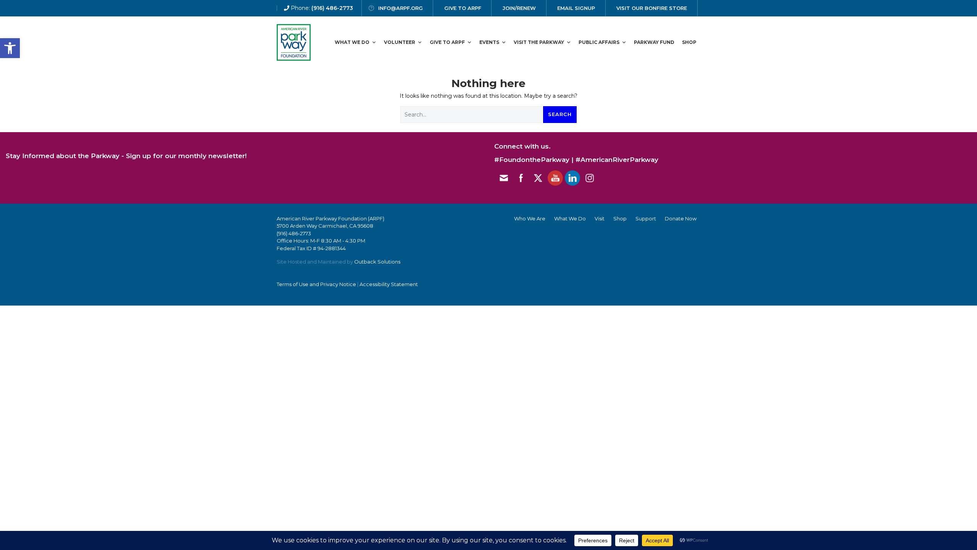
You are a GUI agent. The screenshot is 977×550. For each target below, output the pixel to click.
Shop (689, 42)
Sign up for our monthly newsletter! (186, 156)
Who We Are (529, 218)
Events (489, 42)
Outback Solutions (377, 262)
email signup (576, 8)
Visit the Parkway (539, 42)
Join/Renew (519, 8)
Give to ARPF (447, 42)
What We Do (352, 42)
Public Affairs (599, 42)
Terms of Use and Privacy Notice (316, 284)
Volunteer (399, 42)
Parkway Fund (654, 42)
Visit (600, 218)
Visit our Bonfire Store (651, 8)
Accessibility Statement (389, 284)
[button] (10, 48)
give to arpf (462, 8)
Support (645, 218)
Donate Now (680, 218)
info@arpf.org (400, 8)
